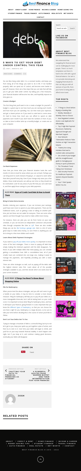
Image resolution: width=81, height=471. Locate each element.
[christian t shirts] (66, 230)
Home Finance (34, 9)
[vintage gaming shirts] (66, 295)
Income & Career (49, 9)
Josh (8, 68)
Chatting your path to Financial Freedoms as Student (15, 375)
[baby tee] (66, 317)
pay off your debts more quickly (24, 242)
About (11, 9)
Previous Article (16, 369)
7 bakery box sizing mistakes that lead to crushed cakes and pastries (65, 150)
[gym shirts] (66, 273)
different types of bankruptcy (20, 307)
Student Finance (15, 13)
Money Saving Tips (65, 9)
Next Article (40, 369)
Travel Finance (30, 13)
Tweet (32, 352)
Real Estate (57, 13)
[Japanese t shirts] (66, 252)
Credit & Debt (21, 9)
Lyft (32, 225)
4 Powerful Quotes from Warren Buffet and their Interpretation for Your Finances (39, 376)
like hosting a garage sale (26, 228)
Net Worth (68, 13)
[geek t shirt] (66, 208)
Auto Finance (44, 13)
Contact (40, 17)
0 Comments (17, 73)
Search (58, 25)
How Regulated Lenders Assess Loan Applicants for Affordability (65, 121)
